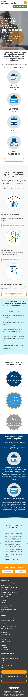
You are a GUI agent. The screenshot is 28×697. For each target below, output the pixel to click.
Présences (4, 607)
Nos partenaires (6, 634)
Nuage (3, 616)
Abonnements (5, 585)
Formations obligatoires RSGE (10, 658)
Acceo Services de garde (9, 583)
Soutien (3, 645)
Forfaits (3, 663)
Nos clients (4, 637)
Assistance (4, 647)
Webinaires (4, 660)
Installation (4, 649)
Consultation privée (7, 628)
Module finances (6, 590)
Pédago (3, 603)
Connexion (4, 667)
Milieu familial (5, 612)
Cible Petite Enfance (7, 653)
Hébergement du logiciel (8, 618)
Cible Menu (4, 596)
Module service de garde (9, 587)
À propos (4, 632)
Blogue (3, 639)
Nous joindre (14, 681)
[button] (0, 543)
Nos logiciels (5, 580)
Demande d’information (14, 676)
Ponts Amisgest (6, 594)
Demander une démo (14, 672)
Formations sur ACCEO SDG (9, 626)
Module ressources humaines (10, 592)
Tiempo (3, 600)
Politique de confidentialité (15, 692)
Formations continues (7, 656)
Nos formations (6, 624)
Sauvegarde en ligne (7, 620)
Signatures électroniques (8, 610)
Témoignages (5, 641)
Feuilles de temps (6, 605)
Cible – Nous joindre (7, 665)
